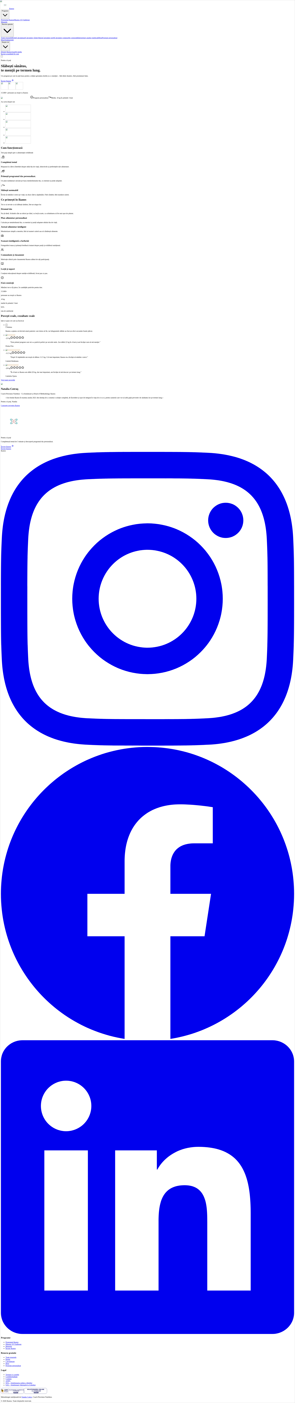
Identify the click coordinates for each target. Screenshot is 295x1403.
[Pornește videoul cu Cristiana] (6, 325)
